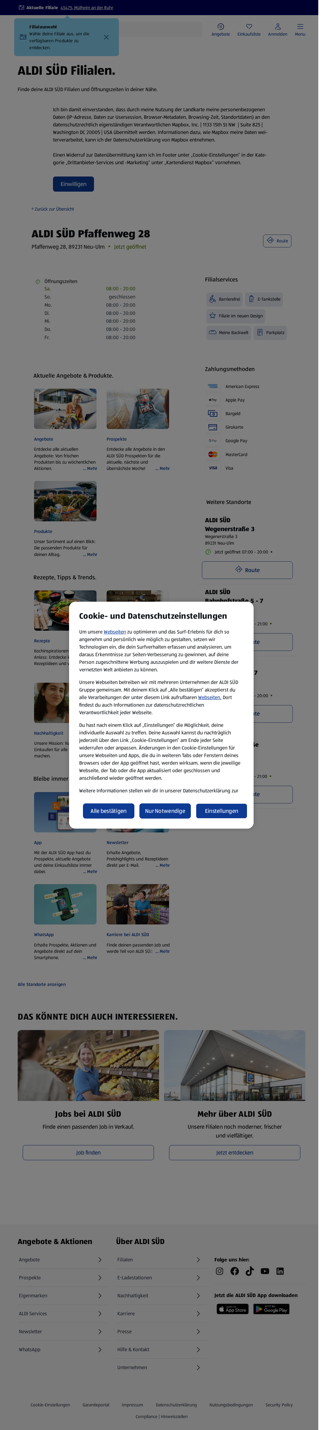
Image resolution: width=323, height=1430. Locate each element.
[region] (161, 715)
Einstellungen (221, 811)
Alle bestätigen (108, 811)
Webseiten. (209, 697)
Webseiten (115, 631)
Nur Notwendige (165, 811)
